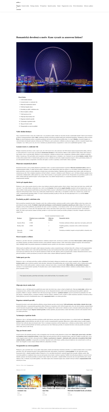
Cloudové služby (25, 6)
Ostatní (58, 6)
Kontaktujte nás (30, 365)
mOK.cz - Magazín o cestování (18, 6)
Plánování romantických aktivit (28, 104)
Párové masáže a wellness (27, 111)
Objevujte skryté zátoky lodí (27, 116)
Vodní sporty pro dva (26, 114)
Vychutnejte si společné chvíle (28, 121)
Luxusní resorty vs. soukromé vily (29, 102)
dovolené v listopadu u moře (37, 203)
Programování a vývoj (67, 6)
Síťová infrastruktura (78, 6)
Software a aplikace (88, 6)
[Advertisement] (54, 21)
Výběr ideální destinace (26, 99)
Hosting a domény (34, 6)
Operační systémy (52, 6)
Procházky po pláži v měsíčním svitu (30, 109)
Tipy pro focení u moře (26, 123)
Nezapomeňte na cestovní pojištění (29, 126)
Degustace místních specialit (27, 119)
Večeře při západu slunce (27, 107)
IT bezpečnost (43, 6)
